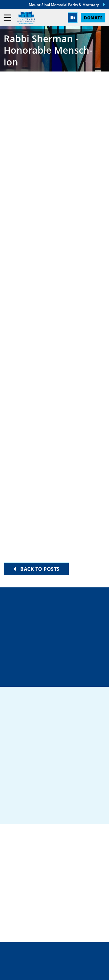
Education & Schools (35, 885)
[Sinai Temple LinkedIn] (35, 809)
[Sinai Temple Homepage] (26, 18)
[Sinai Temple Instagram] (74, 809)
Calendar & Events (31, 914)
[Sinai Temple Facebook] (15, 809)
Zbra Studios (67, 971)
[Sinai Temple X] (54, 809)
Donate (93, 18)
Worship (16, 895)
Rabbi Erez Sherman (42, 131)
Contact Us (59, 653)
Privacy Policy (54, 959)
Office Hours (58, 675)
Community (20, 875)
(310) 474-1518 (58, 632)
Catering (17, 866)
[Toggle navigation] (7, 18)
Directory (58, 611)
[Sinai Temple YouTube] (94, 809)
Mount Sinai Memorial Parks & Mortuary (64, 4)
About (13, 905)
